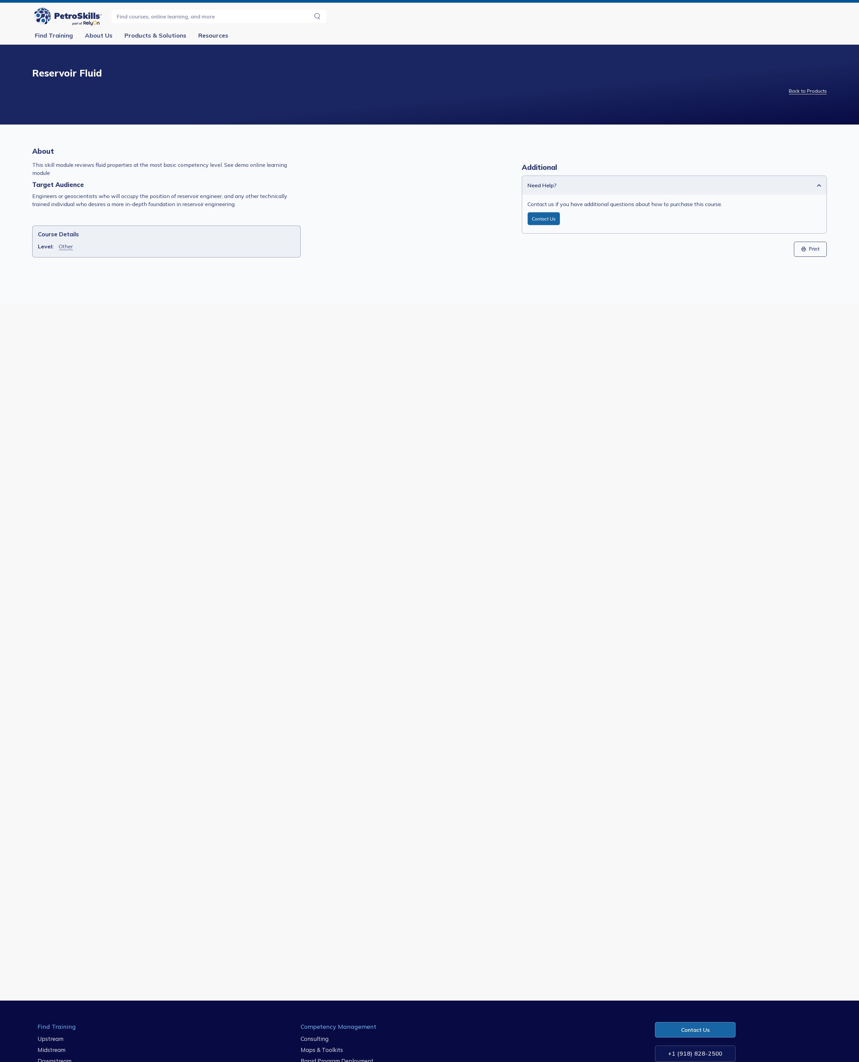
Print (814, 249)
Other (66, 246)
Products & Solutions (155, 35)
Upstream (50, 1038)
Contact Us (544, 219)
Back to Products (808, 91)
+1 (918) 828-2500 (695, 1053)
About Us (98, 35)
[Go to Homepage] (69, 16)
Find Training (54, 35)
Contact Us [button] (695, 1029)
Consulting (315, 1038)
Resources (213, 35)
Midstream (51, 1049)
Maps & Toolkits (322, 1049)
